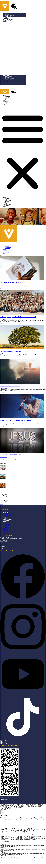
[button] (13, 48)
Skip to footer (14, 0)
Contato (5, 21)
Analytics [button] (2, 851)
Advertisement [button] (3, 855)
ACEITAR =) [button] (9, 808)
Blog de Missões (7, 20)
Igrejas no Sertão (9, 15)
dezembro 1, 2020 (3, 457)
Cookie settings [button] (3, 808)
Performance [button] (2, 847)
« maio (1, 504)
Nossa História (8, 13)
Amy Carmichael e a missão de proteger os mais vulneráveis (8, 489)
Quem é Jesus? (8, 16)
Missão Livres (6, 12)
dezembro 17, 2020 (3, 422)
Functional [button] (2, 843)
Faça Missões (6, 18)
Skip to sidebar (8, 0)
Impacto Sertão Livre (8, 19)
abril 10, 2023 (2, 353)
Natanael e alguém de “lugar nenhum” (11, 351)
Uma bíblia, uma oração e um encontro (11, 282)
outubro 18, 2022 (3, 388)
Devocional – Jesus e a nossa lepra (10, 386)
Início (2, 218)
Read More (2, 288)
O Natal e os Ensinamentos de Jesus (10, 454)
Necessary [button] (2, 822)
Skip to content (3, 0)
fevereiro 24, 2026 (3, 319)
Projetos (5, 17)
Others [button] (1, 859)
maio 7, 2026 (2, 284)
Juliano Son (8, 14)
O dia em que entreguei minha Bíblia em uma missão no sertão (18, 317)
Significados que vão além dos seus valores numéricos (15, 420)
